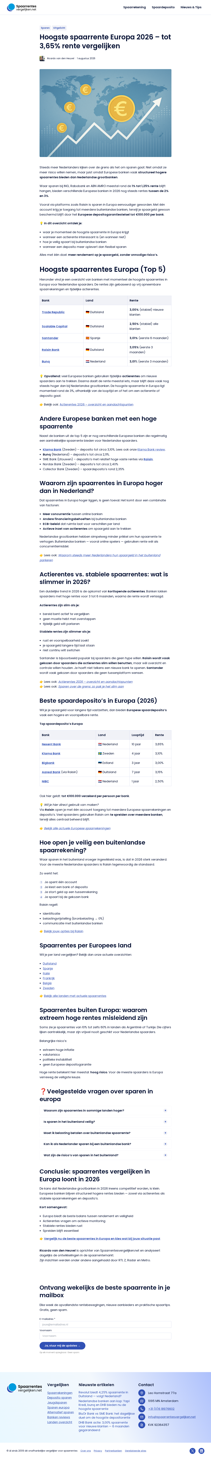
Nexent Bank (51, 744)
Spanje (48, 968)
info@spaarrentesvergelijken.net (172, 1417)
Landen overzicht (59, 1422)
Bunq (46, 361)
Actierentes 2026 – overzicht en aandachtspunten (96, 404)
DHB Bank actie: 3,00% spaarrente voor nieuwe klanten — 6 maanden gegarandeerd (104, 1426)
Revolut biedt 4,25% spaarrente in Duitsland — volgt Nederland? (103, 1394)
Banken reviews (58, 1417)
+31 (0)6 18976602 (161, 1409)
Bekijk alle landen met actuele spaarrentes (75, 996)
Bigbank (48, 763)
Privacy (98, 1450)
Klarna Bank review (151, 449)
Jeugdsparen (57, 1402)
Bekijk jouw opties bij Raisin (63, 931)
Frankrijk (49, 978)
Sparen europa (58, 1407)
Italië (46, 973)
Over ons (85, 1450)
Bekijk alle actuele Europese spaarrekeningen (77, 828)
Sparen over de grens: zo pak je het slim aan (91, 686)
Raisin (148, 459)
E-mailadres (47, 1319)
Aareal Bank (51, 772)
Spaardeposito (163, 7)
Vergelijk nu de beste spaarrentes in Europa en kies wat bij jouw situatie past (102, 1239)
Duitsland (50, 963)
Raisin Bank (50, 350)
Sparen (45, 28)
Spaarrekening (134, 7)
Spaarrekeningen (59, 1393)
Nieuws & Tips (191, 7)
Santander (50, 338)
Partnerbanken (113, 1450)
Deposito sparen (59, 1398)
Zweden (48, 988)
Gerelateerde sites (135, 1450)
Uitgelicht (59, 28)
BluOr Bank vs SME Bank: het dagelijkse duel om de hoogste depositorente (107, 1415)
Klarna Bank (51, 753)
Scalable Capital (54, 326)
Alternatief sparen (60, 1412)
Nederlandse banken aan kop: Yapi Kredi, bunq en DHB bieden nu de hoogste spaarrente (104, 1405)
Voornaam (46, 1330)
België (47, 983)
